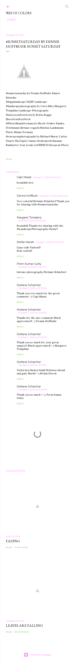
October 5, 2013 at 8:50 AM (53, 195)
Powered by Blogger (40, 654)
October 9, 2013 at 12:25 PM (32, 312)
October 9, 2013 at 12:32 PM (32, 389)
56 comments (22, 631)
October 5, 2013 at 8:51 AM (32, 220)
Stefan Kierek (25, 242)
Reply (20, 188)
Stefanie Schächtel (29, 285)
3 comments (21, 547)
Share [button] (9, 159)
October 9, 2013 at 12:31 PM (32, 365)
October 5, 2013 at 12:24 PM (49, 242)
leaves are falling (24, 625)
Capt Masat (24, 177)
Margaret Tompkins (29, 217)
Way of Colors (18, 13)
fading (13, 541)
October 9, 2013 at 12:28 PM (32, 337)
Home (11, 19)
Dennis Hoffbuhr (27, 195)
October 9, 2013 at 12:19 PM (32, 288)
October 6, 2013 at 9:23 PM (32, 266)
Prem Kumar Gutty (29, 263)
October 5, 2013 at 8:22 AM (47, 177)
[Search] (67, 5)
